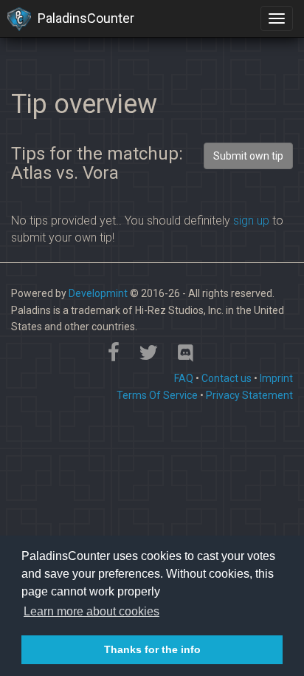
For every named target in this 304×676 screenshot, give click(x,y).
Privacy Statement (249, 395)
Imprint (276, 378)
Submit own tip (248, 156)
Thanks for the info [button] (152, 649)
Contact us (226, 378)
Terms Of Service (157, 395)
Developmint (98, 293)
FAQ (183, 378)
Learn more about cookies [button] (91, 611)
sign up (251, 221)
